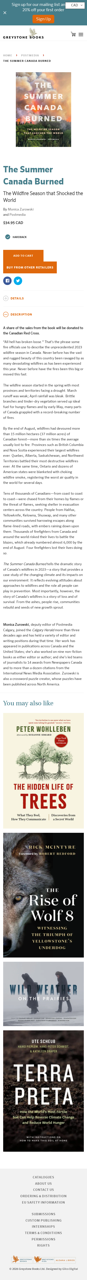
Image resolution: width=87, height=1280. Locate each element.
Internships (43, 1226)
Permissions (44, 1239)
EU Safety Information (43, 1202)
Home (7, 55)
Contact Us (43, 1189)
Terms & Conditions (43, 1233)
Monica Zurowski (21, 209)
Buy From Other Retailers (30, 267)
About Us (43, 1183)
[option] (43, 110)
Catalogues (43, 1177)
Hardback (20, 237)
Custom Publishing (44, 1220)
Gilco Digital (70, 1269)
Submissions (44, 1214)
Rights (43, 1245)
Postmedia (30, 55)
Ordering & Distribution (43, 1196)
